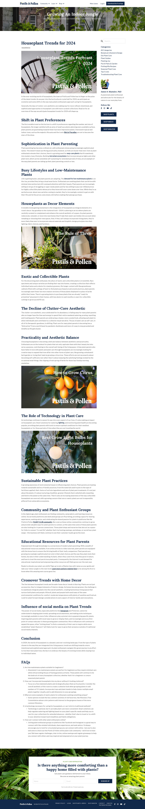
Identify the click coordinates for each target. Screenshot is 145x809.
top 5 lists (105, 72)
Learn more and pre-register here (64, 569)
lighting (61, 423)
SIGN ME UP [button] (105, 781)
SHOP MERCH (108, 122)
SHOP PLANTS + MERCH (79, 803)
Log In (102, 3)
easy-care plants (73, 153)
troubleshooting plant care (111, 74)
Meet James (94, 3)
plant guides (106, 58)
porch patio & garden (109, 64)
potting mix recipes (108, 66)
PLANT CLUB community (42, 522)
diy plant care (106, 55)
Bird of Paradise (70, 132)
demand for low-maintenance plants (78, 179)
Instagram (64, 611)
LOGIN (69, 803)
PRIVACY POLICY (60, 803)
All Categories (106, 50)
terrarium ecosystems (58, 156)
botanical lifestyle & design (111, 53)
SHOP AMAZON (109, 129)
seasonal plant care (26, 47)
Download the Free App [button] (115, 3)
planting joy (105, 61)
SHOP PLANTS (109, 114)
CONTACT (102, 803)
